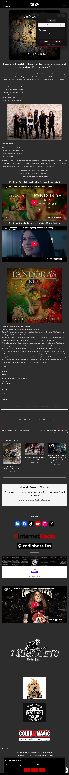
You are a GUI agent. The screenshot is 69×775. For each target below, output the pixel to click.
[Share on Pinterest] (25, 419)
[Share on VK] (39, 419)
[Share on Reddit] (44, 419)
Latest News (44, 406)
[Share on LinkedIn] (30, 419)
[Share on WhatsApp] (53, 419)
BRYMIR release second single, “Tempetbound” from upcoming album (35, 755)
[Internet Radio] (34, 536)
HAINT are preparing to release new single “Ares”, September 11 (35, 752)
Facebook (5, 399)
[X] (51, 523)
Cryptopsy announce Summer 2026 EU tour (34, 458)
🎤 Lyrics (46, 41)
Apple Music (6, 384)
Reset (63, 15)
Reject (26, 769)
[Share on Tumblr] (49, 419)
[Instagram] (44, 523)
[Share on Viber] (34, 419)
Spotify (4, 381)
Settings (34, 769)
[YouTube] (38, 523)
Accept (42, 769)
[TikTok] (31, 523)
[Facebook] (24, 523)
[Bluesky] (17, 523)
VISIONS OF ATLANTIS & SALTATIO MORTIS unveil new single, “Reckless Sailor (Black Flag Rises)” (57, 459)
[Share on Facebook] (20, 419)
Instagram (5, 397)
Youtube (4, 374)
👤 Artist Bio (57, 41)
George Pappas (15, 406)
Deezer (4, 387)
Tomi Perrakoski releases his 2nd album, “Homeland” (11, 468)
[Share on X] (15, 419)
